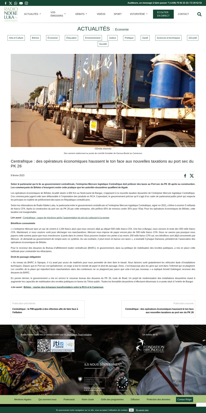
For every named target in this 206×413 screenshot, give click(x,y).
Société (103, 44)
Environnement (92, 38)
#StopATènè (137, 14)
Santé (145, 38)
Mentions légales (22, 399)
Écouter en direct (163, 14)
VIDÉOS (101, 14)
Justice (112, 38)
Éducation (71, 38)
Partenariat (69, 399)
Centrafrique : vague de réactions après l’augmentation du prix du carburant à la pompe (66, 218)
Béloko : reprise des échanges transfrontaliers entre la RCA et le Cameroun (63, 287)
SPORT (118, 14)
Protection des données (158, 399)
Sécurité (193, 38)
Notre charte (88, 399)
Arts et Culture (16, 38)
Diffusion (135, 399)
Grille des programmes (112, 399)
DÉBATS (80, 14)
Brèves (35, 38)
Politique (129, 38)
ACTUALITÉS (31, 14)
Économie (53, 38)
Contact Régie (184, 399)
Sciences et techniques (168, 38)
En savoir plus (142, 410)
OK (131, 410)
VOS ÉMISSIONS (57, 14)
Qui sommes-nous (47, 399)
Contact (183, 14)
